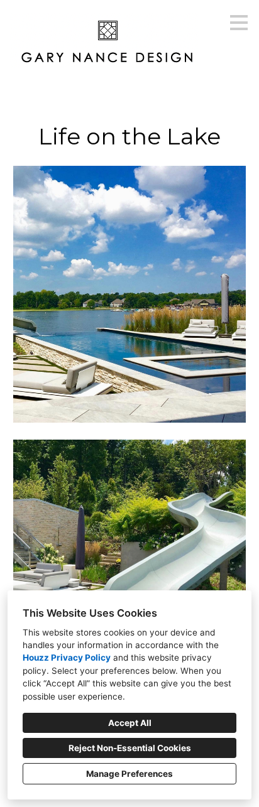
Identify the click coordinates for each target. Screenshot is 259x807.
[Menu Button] (238, 22)
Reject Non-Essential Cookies (130, 748)
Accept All (130, 723)
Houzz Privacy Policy (67, 658)
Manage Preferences (129, 774)
